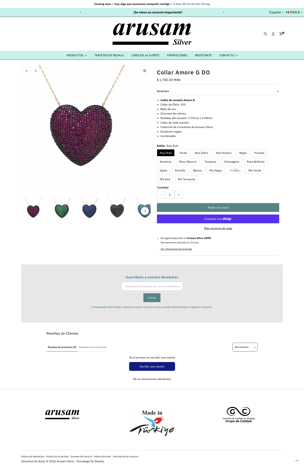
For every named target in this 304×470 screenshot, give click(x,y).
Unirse (152, 297)
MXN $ (295, 12)
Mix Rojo (236, 171)
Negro (243, 153)
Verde (183, 153)
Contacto (227, 55)
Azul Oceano (224, 153)
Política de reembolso (32, 456)
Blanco (197, 170)
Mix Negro (216, 170)
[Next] (223, 12)
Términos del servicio (81, 456)
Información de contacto (125, 456)
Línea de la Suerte (145, 55)
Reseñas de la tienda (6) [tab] (92, 347)
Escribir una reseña (152, 366)
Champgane (231, 161)
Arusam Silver (65, 461)
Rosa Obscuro (188, 161)
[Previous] (81, 12)
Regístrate (203, 55)
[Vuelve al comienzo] (296, 460)
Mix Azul (165, 179)
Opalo (163, 170)
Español (275, 12)
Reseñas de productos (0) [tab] (62, 347)
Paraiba (259, 153)
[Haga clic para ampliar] (145, 71)
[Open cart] (281, 34)
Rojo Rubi (166, 153)
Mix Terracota (186, 179)
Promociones (177, 55)
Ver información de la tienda (176, 249)
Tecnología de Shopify (90, 461)
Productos (75, 55)
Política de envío (102, 456)
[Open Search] (265, 34)
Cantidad (162, 187)
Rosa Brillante (256, 161)
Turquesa (210, 161)
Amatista (165, 161)
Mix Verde (254, 170)
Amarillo (180, 170)
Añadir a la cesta (218, 207)
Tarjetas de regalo (109, 55)
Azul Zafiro (201, 153)
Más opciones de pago (218, 228)
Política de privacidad (57, 456)
